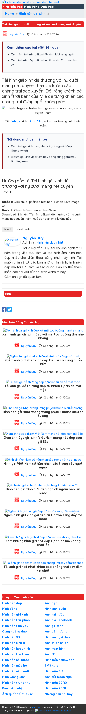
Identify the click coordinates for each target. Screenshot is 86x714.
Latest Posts (23, 229)
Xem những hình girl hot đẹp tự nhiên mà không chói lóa (43, 543)
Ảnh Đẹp (47, 7)
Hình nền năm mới (15, 671)
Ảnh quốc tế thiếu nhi (18, 694)
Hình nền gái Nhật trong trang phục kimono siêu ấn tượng (43, 414)
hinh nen (36, 706)
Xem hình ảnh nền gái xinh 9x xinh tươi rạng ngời (42, 54)
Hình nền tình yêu (15, 626)
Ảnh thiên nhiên (56, 643)
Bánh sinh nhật (13, 688)
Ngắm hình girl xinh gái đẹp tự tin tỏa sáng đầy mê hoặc (43, 517)
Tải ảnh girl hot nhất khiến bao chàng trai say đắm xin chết (43, 569)
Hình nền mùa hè (14, 665)
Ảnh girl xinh (54, 626)
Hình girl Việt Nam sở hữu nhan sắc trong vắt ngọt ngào (43, 465)
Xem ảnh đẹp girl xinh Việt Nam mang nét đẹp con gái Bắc (43, 440)
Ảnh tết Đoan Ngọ (58, 677)
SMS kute (52, 665)
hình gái (15, 121)
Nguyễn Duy (17, 34)
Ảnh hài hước (54, 614)
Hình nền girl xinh (32, 13)
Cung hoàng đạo (14, 631)
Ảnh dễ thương (56, 631)
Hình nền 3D (11, 637)
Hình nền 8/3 (54, 671)
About (7, 229)
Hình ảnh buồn (55, 609)
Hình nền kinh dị (14, 643)
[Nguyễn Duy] (12, 242)
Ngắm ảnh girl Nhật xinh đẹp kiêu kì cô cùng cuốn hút (43, 362)
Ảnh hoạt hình (55, 648)
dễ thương (36, 121)
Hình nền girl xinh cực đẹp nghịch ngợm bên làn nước (43, 491)
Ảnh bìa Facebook (58, 620)
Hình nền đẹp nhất (49, 243)
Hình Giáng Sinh (14, 677)
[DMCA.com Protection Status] (53, 710)
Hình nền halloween (59, 660)
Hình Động (32, 7)
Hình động (9, 609)
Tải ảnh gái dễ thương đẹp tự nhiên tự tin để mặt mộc (43, 388)
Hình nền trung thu (16, 682)
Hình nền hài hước (15, 660)
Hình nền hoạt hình (16, 648)
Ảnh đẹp (51, 603)
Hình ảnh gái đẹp (57, 637)
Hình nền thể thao (15, 654)
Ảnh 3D (50, 654)
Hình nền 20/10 (56, 682)
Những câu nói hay (59, 694)
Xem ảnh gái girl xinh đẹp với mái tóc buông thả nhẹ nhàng (43, 336)
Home (9, 13)
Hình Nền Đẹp (12, 7)
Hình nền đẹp (12, 603)
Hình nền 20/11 (55, 688)
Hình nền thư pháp (16, 620)
